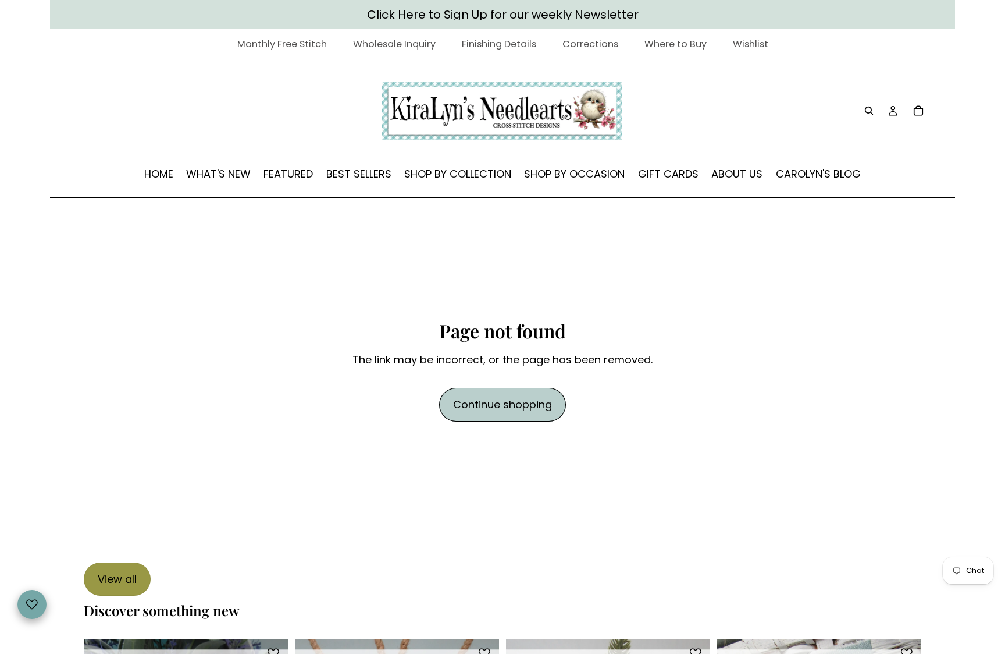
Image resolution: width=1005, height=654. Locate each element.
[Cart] (919, 110)
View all (117, 579)
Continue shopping (502, 404)
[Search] (869, 110)
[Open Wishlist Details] (32, 604)
